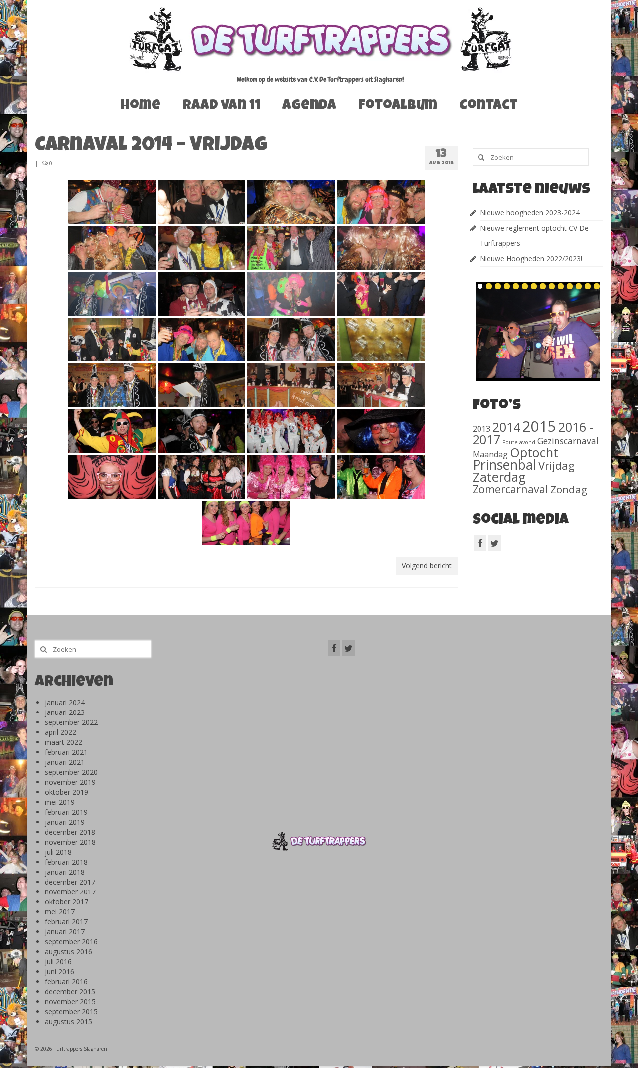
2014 (506, 426)
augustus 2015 (68, 1021)
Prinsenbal (504, 465)
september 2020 (71, 772)
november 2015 (70, 1001)
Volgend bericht (427, 565)
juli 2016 (58, 961)
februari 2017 (66, 921)
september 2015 (71, 1011)
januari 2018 (65, 872)
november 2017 (70, 891)
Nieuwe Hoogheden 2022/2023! (531, 258)
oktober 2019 (66, 792)
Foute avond (518, 442)
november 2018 (70, 842)
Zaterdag (499, 477)
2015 (539, 426)
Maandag (490, 454)
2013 (481, 428)
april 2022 (60, 732)
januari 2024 (65, 702)
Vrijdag (556, 465)
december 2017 (70, 882)
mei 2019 (60, 802)
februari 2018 (66, 862)
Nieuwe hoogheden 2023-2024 (530, 212)
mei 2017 (60, 911)
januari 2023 (65, 712)
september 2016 (71, 941)
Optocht (534, 452)
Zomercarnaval (510, 489)
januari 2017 (65, 931)
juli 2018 (58, 852)
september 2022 (71, 722)
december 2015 (70, 991)
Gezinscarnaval (568, 441)
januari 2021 (65, 762)
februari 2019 (66, 812)
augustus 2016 (68, 951)
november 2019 (70, 782)
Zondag (568, 489)
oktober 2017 (66, 901)
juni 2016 (59, 971)
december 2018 (70, 832)
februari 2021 (66, 752)
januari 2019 (65, 822)
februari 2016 (66, 981)
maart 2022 (63, 742)
